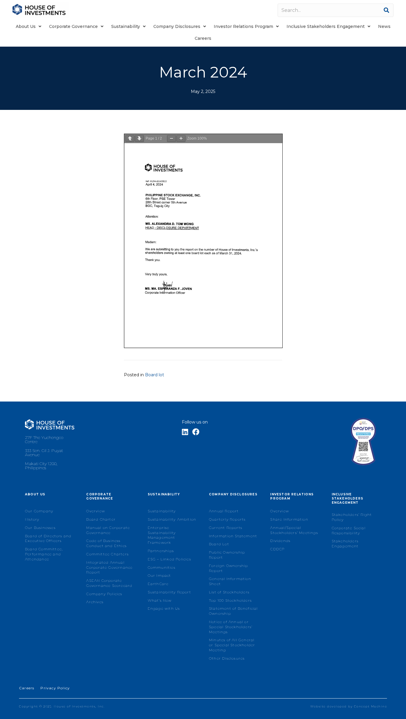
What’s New (160, 600)
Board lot (154, 374)
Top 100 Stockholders (230, 600)
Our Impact (159, 575)
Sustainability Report (169, 592)
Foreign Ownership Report (228, 568)
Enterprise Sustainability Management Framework (162, 535)
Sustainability (162, 511)
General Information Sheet (230, 581)
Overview (95, 511)
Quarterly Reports (227, 519)
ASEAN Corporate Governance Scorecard (109, 583)
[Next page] (139, 138)
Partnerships (161, 551)
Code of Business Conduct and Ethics (106, 543)
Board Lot (219, 544)
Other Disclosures (227, 658)
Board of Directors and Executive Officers (48, 538)
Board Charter (101, 519)
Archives (94, 602)
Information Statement (233, 536)
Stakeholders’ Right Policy (352, 517)
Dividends (280, 540)
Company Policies (104, 594)
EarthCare (158, 583)
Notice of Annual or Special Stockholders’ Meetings (230, 627)
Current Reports (225, 527)
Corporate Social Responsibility (349, 530)
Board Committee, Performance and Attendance (44, 554)
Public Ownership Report (227, 555)
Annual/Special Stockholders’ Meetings (294, 530)
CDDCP (277, 549)
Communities (161, 567)
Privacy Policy (55, 688)
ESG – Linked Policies (169, 559)
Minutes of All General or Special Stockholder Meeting (232, 645)
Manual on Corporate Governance (108, 530)
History (32, 519)
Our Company (39, 511)
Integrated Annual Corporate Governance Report (109, 567)
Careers (26, 688)
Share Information (289, 519)
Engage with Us (164, 608)
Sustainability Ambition (172, 519)
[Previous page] (129, 138)
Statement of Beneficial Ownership (233, 611)
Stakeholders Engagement (345, 543)
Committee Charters (107, 554)
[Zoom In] (181, 138)
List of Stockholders (229, 592)
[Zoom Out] (171, 138)
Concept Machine (370, 706)
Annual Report (224, 511)
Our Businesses (40, 527)
